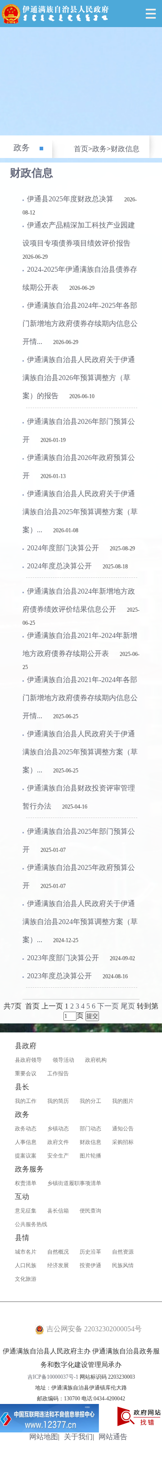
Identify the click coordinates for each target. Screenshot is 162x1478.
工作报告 (58, 1073)
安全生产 (58, 1156)
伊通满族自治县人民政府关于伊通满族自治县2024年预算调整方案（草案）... (80, 922)
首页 (81, 149)
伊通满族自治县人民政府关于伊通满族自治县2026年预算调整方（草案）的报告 (78, 378)
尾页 (128, 1006)
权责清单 (25, 1183)
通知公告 (123, 1128)
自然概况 (58, 1252)
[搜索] (131, 14)
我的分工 (90, 1101)
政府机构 (96, 1060)
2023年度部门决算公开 (63, 958)
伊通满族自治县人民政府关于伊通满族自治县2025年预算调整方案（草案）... (80, 512)
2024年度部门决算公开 (63, 548)
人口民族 (25, 1265)
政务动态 (25, 1128)
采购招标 (123, 1142)
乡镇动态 (58, 1128)
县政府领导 (28, 1060)
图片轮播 (90, 1156)
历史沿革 (90, 1252)
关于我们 (78, 1437)
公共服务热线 (31, 1224)
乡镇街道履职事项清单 (74, 1183)
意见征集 (25, 1211)
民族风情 (123, 1265)
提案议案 (25, 1156)
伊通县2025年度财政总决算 (70, 199)
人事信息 (25, 1142)
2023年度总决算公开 (59, 976)
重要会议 (25, 1073)
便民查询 (90, 1211)
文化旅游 (25, 1279)
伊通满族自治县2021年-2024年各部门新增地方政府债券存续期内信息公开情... (80, 698)
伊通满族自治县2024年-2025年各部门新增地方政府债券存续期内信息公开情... (80, 323)
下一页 (108, 1006)
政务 (22, 147)
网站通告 (113, 1437)
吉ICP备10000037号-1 (52, 1377)
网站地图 (43, 1437)
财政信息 (125, 149)
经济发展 (58, 1265)
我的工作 (25, 1101)
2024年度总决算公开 (59, 566)
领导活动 (63, 1060)
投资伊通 (90, 1265)
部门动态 (90, 1128)
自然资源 (123, 1252)
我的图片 (123, 1101)
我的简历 (58, 1101)
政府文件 (58, 1142)
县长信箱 (58, 1211)
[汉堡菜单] (151, 14)
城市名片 (25, 1252)
